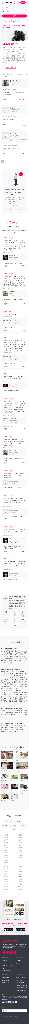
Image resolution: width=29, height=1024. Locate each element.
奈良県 (6, 869)
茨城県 (6, 852)
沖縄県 (20, 889)
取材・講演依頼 (20, 982)
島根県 (6, 876)
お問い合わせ (5, 982)
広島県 (6, 881)
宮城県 (6, 842)
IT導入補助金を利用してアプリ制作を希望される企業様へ (21, 988)
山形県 (6, 847)
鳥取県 (6, 874)
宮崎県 (20, 884)
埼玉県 (14, 825)
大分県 (20, 881)
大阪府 (22, 825)
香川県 (6, 889)
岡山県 (6, 879)
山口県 (6, 884)
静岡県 (20, 850)
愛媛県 (20, 866)
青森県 (6, 837)
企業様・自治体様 (21, 977)
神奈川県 (5, 825)
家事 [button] (19, 21)
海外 (20, 891)
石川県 (20, 837)
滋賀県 (20, 857)
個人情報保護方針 (7, 970)
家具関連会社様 (20, 980)
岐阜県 (20, 847)
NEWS (17, 963)
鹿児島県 (20, 886)
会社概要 (4, 960)
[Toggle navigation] (27, 2)
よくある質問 (5, 980)
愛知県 (20, 852)
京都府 (13, 829)
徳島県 (6, 886)
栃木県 (6, 855)
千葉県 (6, 860)
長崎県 (20, 876)
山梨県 (20, 842)
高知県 (20, 869)
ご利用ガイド (5, 977)
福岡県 (20, 871)
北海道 (6, 835)
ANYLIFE (18, 960)
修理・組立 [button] (12, 21)
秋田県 (6, 845)
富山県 (20, 835)
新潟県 (6, 862)
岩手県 (6, 840)
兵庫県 (6, 866)
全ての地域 (9, 821)
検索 (14, 16)
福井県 (20, 840)
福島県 (6, 850)
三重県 (20, 855)
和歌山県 (6, 871)
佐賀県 (20, 874)
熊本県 (20, 879)
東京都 (18, 821)
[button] (6, 614)
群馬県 (6, 857)
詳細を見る (15, 608)
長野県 (20, 845)
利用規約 (4, 963)
